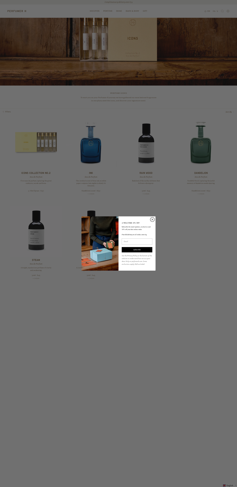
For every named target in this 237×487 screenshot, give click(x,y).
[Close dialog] (152, 219)
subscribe (137, 250)
